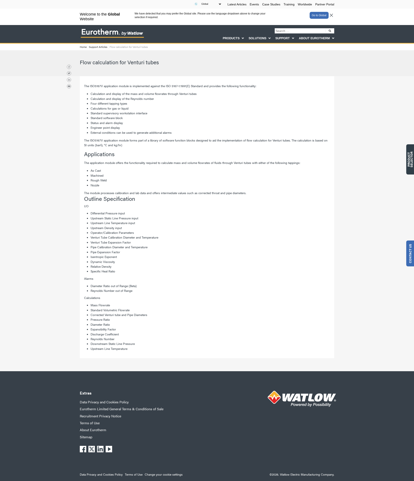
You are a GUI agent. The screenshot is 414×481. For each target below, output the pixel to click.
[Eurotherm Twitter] (69, 73)
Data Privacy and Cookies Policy (104, 401)
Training (289, 4)
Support (282, 38)
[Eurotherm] (112, 37)
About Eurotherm (314, 38)
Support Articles (98, 47)
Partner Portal (324, 4)
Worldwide (305, 4)
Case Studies (271, 4)
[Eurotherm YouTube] (69, 86)
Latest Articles (236, 4)
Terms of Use (90, 422)
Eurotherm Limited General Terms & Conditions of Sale (121, 408)
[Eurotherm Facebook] (69, 67)
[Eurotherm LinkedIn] (69, 80)
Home (83, 47)
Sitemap (86, 436)
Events (254, 4)
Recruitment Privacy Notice (100, 415)
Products (231, 38)
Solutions (257, 38)
